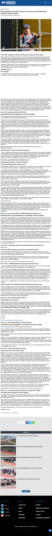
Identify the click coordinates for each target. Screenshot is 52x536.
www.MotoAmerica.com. (7, 209)
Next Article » (15, 412)
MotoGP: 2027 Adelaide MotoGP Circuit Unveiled (27, 435)
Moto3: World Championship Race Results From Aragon (29, 468)
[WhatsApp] (33, 422)
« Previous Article (5, 412)
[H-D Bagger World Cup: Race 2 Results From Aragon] (8, 483)
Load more (25, 491)
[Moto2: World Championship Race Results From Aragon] (8, 462)
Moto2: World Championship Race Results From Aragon (29, 457)
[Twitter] (30, 422)
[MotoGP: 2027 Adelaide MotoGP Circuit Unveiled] (8, 440)
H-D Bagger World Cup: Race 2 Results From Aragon (28, 479)
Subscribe (14, 515)
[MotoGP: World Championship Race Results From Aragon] (8, 451)
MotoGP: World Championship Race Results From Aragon (30, 446)
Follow (14, 508)
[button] (45, 3)
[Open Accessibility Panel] (50, 530)
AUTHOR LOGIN (26, 529)
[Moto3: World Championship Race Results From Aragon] (8, 473)
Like (15, 505)
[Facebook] (27, 422)
